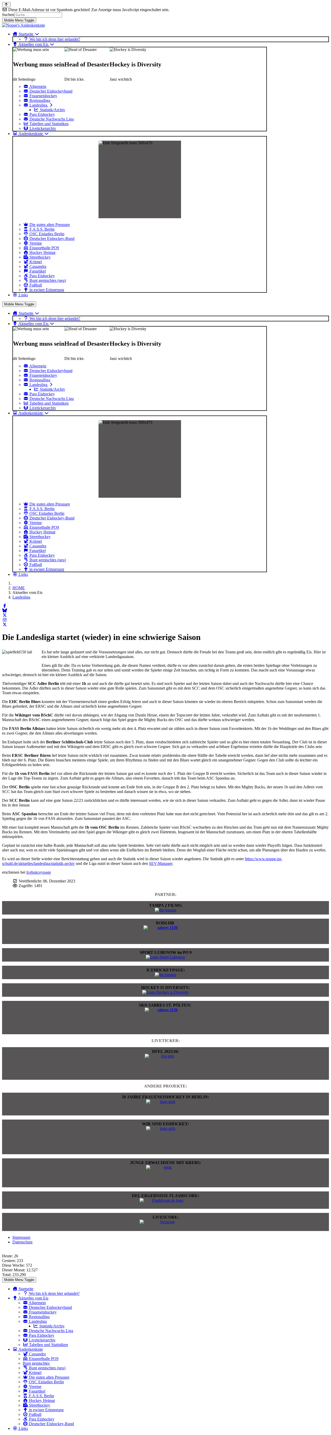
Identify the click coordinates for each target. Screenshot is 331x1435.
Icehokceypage (38, 872)
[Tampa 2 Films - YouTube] (165, 910)
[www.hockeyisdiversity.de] (165, 992)
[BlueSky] (4, 610)
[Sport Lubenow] (165, 957)
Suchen (8, 14)
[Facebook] (4, 606)
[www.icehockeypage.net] (165, 974)
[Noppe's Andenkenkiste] (23, 25)
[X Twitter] (4, 615)
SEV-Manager (160, 863)
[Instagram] (4, 620)
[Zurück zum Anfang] (6, 4)
